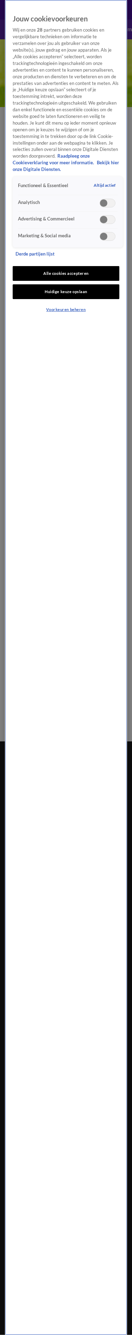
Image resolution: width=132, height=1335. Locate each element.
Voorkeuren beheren (66, 309)
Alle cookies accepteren (66, 273)
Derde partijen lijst (35, 254)
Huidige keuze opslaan (66, 291)
